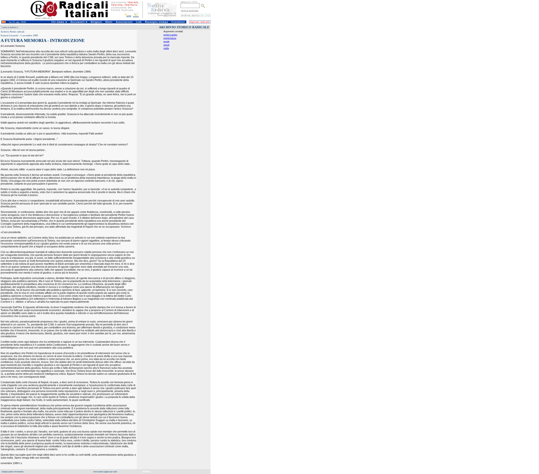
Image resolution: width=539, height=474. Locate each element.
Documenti (78, 22)
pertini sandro (170, 35)
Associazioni (124, 22)
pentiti (166, 41)
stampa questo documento (13, 471)
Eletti (108, 22)
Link (139, 22)
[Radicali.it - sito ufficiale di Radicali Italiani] (72, 19)
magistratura (169, 38)
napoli (166, 45)
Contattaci (178, 22)
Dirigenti (96, 22)
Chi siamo (58, 22)
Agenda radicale (199, 22)
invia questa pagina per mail (105, 471)
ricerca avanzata (189, 10)
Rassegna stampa (156, 22)
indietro (146, 471)
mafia (166, 48)
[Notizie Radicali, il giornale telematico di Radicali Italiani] (162, 18)
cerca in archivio (10, 27)
